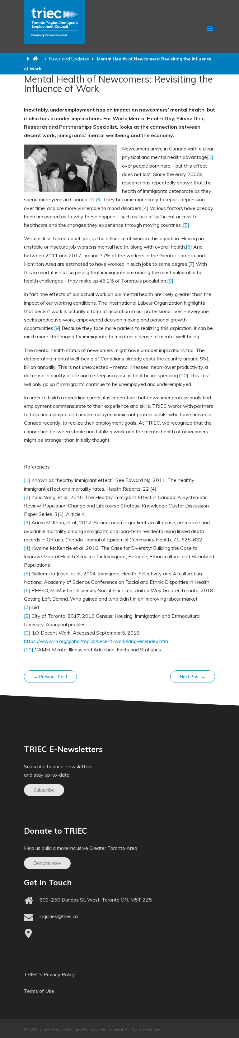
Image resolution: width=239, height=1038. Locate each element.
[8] (170, 281)
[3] (99, 199)
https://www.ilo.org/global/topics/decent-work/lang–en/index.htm (96, 641)
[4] (145, 208)
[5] (186, 225)
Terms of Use (39, 991)
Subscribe (44, 790)
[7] (191, 264)
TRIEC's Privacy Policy (49, 974)
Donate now (47, 863)
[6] (189, 247)
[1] (210, 157)
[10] (183, 375)
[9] (57, 328)
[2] (91, 199)
